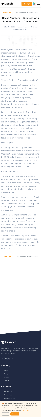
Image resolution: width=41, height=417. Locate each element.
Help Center (7, 391)
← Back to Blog (7, 12)
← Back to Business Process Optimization (27, 12)
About (5, 370)
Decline (6, 414)
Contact (6, 381)
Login (28, 4)
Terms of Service (9, 398)
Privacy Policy (8, 395)
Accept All (14, 414)
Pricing (5, 374)
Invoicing (6, 377)
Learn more (25, 410)
